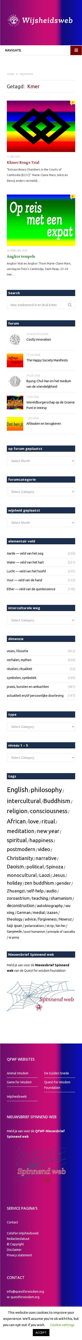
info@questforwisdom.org (25, 1291)
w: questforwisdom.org (23, 1297)
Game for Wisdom (19, 1082)
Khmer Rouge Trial (23, 162)
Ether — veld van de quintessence (31, 589)
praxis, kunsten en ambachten (28, 687)
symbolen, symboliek (21, 678)
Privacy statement (19, 1255)
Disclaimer (14, 1250)
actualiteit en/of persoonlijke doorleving (35, 695)
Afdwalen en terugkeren (43, 423)
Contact (12, 1222)
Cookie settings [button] (62, 1325)
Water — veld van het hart (25, 562)
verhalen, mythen (19, 660)
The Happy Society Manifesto (47, 360)
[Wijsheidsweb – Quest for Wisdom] (41, 21)
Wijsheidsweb (17, 1096)
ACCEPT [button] (41, 1332)
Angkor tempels (21, 256)
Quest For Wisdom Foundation (57, 1084)
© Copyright (15, 1244)
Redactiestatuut (18, 1239)
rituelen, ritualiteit (19, 669)
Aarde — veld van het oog (25, 553)
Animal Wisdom (17, 1073)
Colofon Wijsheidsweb (23, 1233)
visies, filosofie (17, 651)
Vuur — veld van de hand (24, 580)
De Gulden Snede (56, 1073)
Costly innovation (38, 339)
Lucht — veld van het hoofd (26, 571)
